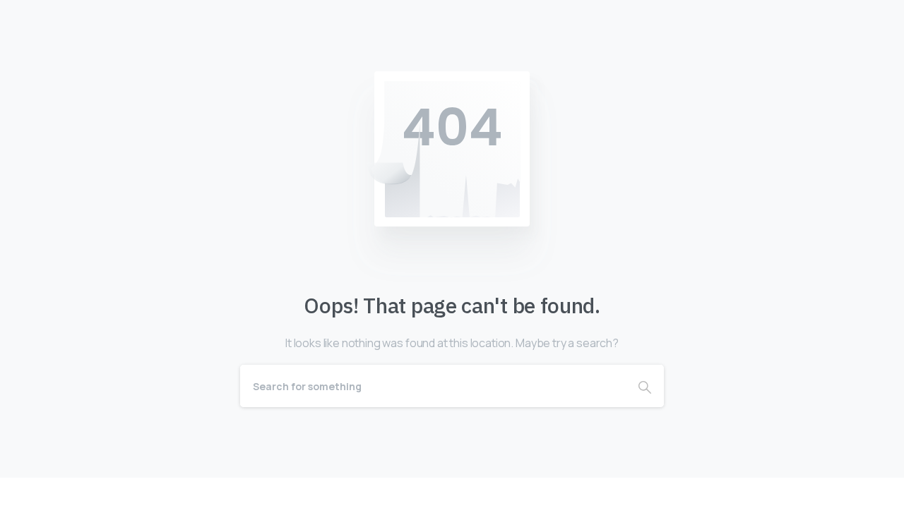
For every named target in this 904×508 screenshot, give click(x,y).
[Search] (645, 386)
